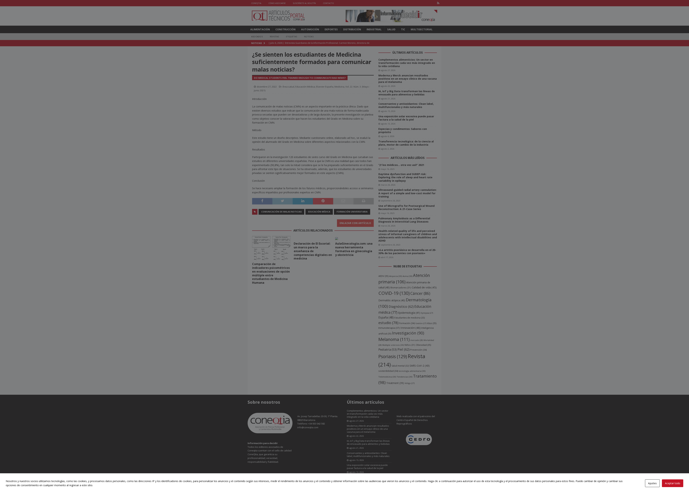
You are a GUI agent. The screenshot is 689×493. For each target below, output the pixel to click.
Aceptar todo (672, 483)
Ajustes (652, 483)
